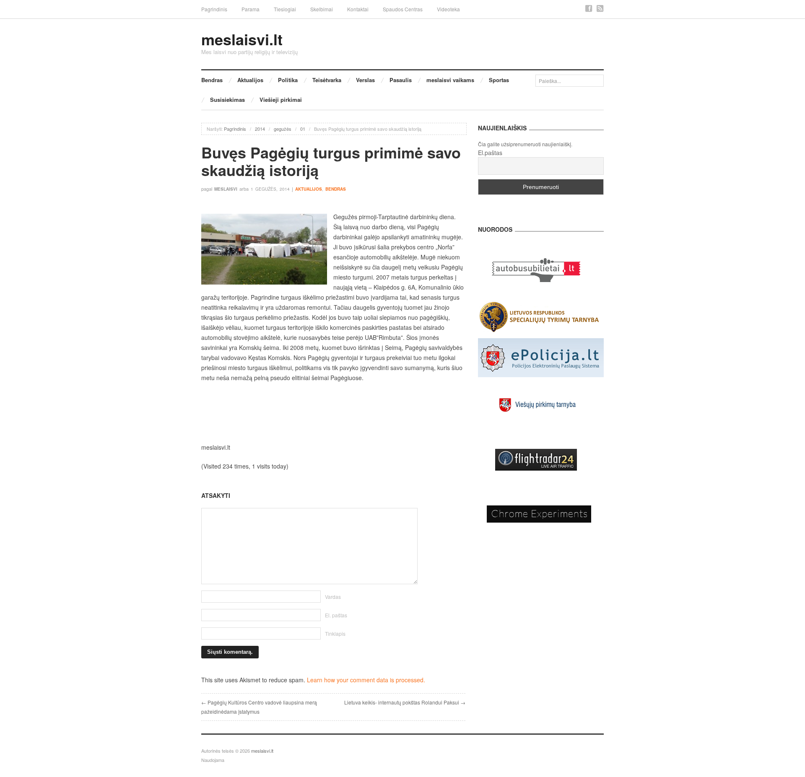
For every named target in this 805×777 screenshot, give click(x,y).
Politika (288, 80)
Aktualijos (250, 80)
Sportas (499, 80)
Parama (251, 9)
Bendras (212, 80)
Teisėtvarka (326, 80)
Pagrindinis (214, 9)
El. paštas (336, 615)
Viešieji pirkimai (281, 100)
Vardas (333, 596)
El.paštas (490, 152)
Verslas (365, 80)
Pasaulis (401, 80)
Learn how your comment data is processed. (366, 680)
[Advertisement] (333, 412)
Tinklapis (335, 633)
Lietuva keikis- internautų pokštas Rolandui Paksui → (404, 702)
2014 (260, 128)
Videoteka (448, 9)
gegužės (282, 128)
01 (302, 128)
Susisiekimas (227, 100)
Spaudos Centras (403, 9)
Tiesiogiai (285, 9)
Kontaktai (358, 9)
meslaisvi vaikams (450, 80)
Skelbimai (321, 9)
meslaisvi (225, 189)
